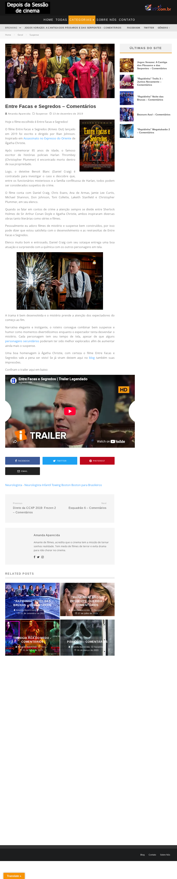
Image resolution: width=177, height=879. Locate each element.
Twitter (149, 28)
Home (49, 19)
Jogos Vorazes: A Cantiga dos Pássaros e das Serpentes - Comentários (73, 28)
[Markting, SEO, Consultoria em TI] (158, 6)
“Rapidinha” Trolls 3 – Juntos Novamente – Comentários (150, 81)
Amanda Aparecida (19, 113)
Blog (142, 855)
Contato (127, 19)
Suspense (42, 113)
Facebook (134, 28)
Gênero (163, 28)
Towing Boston (61, 485)
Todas (61, 19)
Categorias (80, 19)
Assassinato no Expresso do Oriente (47, 138)
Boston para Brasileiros (86, 485)
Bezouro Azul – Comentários (153, 114)
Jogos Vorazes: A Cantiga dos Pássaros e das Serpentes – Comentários (152, 65)
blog (92, 358)
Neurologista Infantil (37, 485)
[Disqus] (60, 711)
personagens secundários (22, 341)
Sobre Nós (106, 19)
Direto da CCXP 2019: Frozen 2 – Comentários (34, 508)
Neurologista (13, 485)
